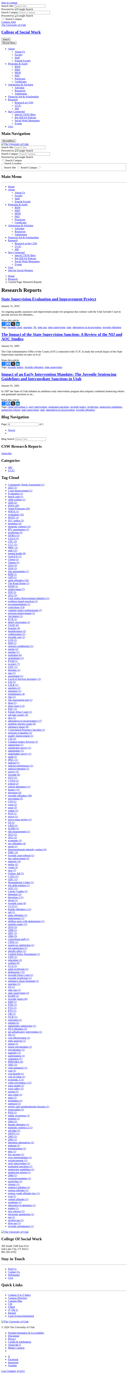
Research (13, 99)
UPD (12, 957)
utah (69, 327)
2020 (12, 502)
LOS (12, 640)
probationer (16, 658)
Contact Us (14, 1272)
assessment (15, 676)
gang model (16, 1085)
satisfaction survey (19, 747)
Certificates (20, 81)
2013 (12, 834)
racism (13, 1091)
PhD (17, 75)
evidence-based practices (23, 601)
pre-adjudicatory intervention (25, 1031)
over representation (20, 1157)
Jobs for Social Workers (20, 270)
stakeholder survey (19, 753)
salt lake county (18, 714)
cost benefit (16, 1073)
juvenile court (15, 327)
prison (13, 1043)
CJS (12, 738)
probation (15, 655)
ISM (12, 643)
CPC (12, 541)
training (14, 1118)
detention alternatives (21, 1142)
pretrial (13, 1022)
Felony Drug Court (20, 712)
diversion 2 (15, 897)
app (12, 673)
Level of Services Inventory (24, 679)
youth (13, 867)
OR (12, 1014)
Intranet (12, 1313)
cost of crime (16, 1076)
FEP (12, 592)
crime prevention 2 (17, 407)
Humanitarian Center (21, 882)
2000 (12, 1175)
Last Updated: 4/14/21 (13, 1371)
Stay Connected (16, 111)
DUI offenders (17, 1028)
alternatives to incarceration (86, 327)
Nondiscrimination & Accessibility (26, 1332)
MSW (18, 72)
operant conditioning (20, 646)
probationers (16, 694)
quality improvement (20, 735)
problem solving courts (22, 723)
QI (11, 822)
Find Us (12, 1269)
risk (12, 697)
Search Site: (7, 5)
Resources (20, 90)
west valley (16, 1088)
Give (10, 126)
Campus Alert (8, 22)
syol (12, 1196)
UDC (13, 667)
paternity (14, 1052)
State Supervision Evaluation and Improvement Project (48, 299)
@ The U (13, 1310)
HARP (13, 996)
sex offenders (17, 843)
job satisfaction (17, 948)
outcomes (15, 1019)
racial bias (15, 1181)
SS (34, 327)
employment (16, 589)
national (14, 1145)
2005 (12, 1064)
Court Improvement (20, 490)
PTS (12, 1011)
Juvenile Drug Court (20, 975)
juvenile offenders (111, 327)
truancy (14, 789)
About (11, 48)
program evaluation (20, 732)
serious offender (18, 1190)
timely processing (19, 622)
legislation (15, 1100)
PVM (13, 661)
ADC (13, 879)
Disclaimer (13, 1335)
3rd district (15, 616)
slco (12, 717)
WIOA (13, 511)
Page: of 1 (22, 424)
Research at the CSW (26, 243)
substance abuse (18, 726)
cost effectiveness (19, 1037)
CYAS (13, 780)
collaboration (16, 634)
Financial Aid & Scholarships (23, 96)
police (13, 864)
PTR (12, 1005)
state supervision (56, 327)
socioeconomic (17, 1160)
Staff (17, 57)
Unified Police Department (24, 954)
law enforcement (18, 858)
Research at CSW (24, 102)
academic (15, 1202)
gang (12, 807)
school (13, 783)
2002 (12, 1139)
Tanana (13, 562)
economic (15, 840)
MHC (13, 547)
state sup (42, 327)
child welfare (16, 499)
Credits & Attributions (19, 1341)
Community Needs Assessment (26, 484)
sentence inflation (19, 1187)
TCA (12, 966)
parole (13, 649)
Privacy (12, 1338)
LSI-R (13, 685)
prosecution (16, 1109)
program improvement (21, 613)
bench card (15, 496)
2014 (12, 565)
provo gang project (20, 819)
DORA (13, 535)
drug (12, 703)
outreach (14, 1103)
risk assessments (18, 571)
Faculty (18, 54)
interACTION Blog (25, 114)
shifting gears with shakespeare (26, 921)
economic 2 (16, 1079)
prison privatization (20, 1046)
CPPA (13, 942)
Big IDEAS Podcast (25, 117)
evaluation (16, 514)
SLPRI (13, 828)
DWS (13, 505)
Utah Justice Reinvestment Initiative (28, 598)
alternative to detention (22, 1205)
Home (11, 186)
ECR (12, 619)
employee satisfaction (21, 945)
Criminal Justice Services (23, 741)
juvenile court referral (21, 855)
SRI (17, 108)
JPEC (13, 759)
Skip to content (9, 2)
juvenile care (16, 637)
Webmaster (14, 1274)
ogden (13, 810)
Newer (11, 430)
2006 (12, 936)
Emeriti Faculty (23, 60)
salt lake (14, 1130)
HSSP (13, 586)
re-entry (14, 664)
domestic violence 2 (20, 1127)
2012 (12, 595)
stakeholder (16, 750)
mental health (17, 553)
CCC (12, 544)
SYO (12, 777)
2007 (12, 933)
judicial (13, 762)
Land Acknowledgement (21, 1316)
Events (18, 123)
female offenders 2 (19, 909)
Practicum (20, 78)
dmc (12, 1151)
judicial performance (20, 765)
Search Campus (29, 167)
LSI (12, 682)
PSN (12, 1112)
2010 (12, 927)
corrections (16, 607)
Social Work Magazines (27, 120)
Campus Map (15, 1301)
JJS (11, 1034)
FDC (12, 709)
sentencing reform (10, 409)
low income (16, 1154)
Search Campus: (9, 12)
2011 (12, 837)
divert (13, 900)
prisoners (14, 691)
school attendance (19, 786)
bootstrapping (17, 1148)
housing (14, 628)
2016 (12, 568)
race (12, 870)
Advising (19, 87)
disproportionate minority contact (27, 849)
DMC (13, 852)
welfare (14, 963)
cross (12, 804)
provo (13, 816)
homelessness (17, 631)
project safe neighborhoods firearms (28, 1106)
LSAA (13, 538)
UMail (11, 1307)
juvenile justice (15, 367)
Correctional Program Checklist (26, 729)
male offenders (17, 915)
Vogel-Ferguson (19, 508)
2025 (12, 487)
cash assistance (17, 1067)
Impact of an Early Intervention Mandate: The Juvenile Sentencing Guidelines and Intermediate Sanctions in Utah (58, 376)
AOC (13, 888)
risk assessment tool (20, 700)
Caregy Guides (18, 891)
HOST (13, 517)
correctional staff (18, 939)
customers (15, 1058)
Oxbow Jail (16, 873)
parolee (13, 652)
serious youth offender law (24, 1193)
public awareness (19, 1115)
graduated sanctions (58, 407)
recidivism (92, 407)
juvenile (14, 774)
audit (12, 756)
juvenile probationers (21, 1226)
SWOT (13, 1133)
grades (13, 1208)
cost (12, 1070)
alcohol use (16, 1220)
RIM (12, 574)
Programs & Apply (18, 63)
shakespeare (16, 918)
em (11, 1217)
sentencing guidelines (111, 407)
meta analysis (17, 1040)
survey (13, 771)
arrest (12, 846)
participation (16, 1055)
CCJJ (12, 906)
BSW (17, 66)
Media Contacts (16, 1347)
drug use (14, 1223)
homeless (14, 523)
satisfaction (15, 744)
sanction (27, 327)
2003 (12, 1136)
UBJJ (13, 825)
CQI (12, 801)
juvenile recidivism (20, 978)
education (15, 960)
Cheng (13, 559)
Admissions (21, 93)
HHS (17, 69)
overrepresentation (19, 1178)
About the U (14, 1344)
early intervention (38, 407)
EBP (12, 1002)
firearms (14, 670)
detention (14, 894)
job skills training (19, 885)
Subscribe (6, 453)
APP (12, 577)
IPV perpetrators (18, 529)
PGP (12, 813)
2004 (12, 1121)
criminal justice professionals (25, 610)
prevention (15, 798)
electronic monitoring (21, 1214)
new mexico (16, 1211)
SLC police (16, 520)
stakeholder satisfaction (22, 1025)
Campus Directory (17, 1298)
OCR (12, 1017)
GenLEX (15, 556)
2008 (12, 930)
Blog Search (7, 439)
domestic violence (19, 526)
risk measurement (19, 831)
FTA (12, 1008)
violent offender (18, 1199)
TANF (13, 625)
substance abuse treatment (23, 981)
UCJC (18, 105)
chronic (14, 1184)
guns (12, 1097)
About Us (20, 51)
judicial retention (18, 768)
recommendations (19, 604)
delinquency (16, 972)
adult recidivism (18, 969)
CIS (10, 1304)
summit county (17, 924)
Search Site (10, 167)
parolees (14, 688)
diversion (14, 792)
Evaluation (15, 493)
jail (11, 912)
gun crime (15, 1094)
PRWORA (15, 1061)
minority (14, 861)
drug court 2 (16, 706)
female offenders (18, 1124)
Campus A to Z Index (19, 1295)
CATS (13, 876)
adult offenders (18, 580)
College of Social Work (21, 32)
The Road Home (18, 583)
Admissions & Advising (20, 84)
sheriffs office (17, 951)
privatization (16, 1049)
